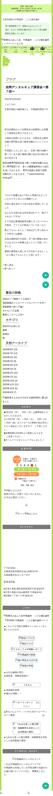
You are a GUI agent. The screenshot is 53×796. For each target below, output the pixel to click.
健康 (5, 330)
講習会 (6, 334)
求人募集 (42, 53)
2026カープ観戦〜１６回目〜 (17, 299)
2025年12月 (8, 381)
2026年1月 (8, 377)
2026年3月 (8, 369)
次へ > (12, 268)
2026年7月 (8, 353)
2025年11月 (8, 384)
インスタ (48, 52)
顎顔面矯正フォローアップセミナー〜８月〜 (24, 303)
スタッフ (32, 53)
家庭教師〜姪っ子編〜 (13, 307)
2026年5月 (8, 361)
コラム (37, 52)
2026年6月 (8, 357)
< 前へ (6, 268)
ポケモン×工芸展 (11, 311)
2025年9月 (8, 392)
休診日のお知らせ (11, 326)
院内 (5, 52)
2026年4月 (8, 365)
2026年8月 (8, 349)
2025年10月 (8, 388)
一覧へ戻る (8, 265)
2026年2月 (8, 373)
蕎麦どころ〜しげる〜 (13, 314)
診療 (25, 52)
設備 (15, 52)
